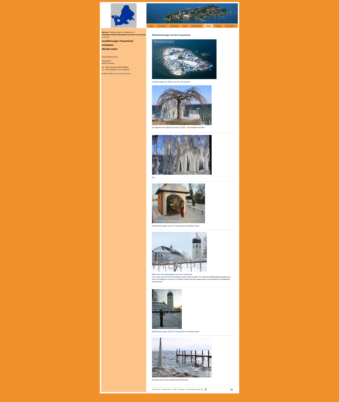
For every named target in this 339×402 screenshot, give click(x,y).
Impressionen (196, 26)
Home (151, 26)
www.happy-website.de (194, 389)
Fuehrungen (156, 277)
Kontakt (218, 26)
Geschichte (162, 26)
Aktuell (208, 26)
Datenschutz (166, 389)
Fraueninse (171, 277)
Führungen (174, 26)
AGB (174, 389)
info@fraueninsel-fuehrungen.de (119, 74)
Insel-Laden (230, 26)
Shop (185, 26)
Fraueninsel (171, 279)
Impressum (156, 389)
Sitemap (181, 389)
